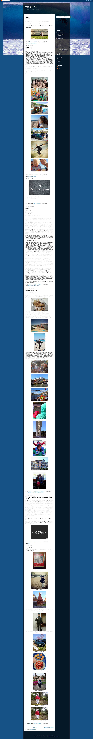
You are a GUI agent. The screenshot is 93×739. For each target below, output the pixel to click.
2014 (58, 44)
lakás (35, 176)
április (59, 54)
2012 (58, 61)
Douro (33, 492)
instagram (37, 724)
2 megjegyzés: (38, 174)
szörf (42, 492)
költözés (35, 43)
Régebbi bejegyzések (48, 727)
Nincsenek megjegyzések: (40, 491)
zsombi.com (60, 40)
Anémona (29, 724)
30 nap (27, 208)
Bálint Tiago (30, 492)
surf (40, 492)
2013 (58, 60)
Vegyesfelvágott (30, 547)
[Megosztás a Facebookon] (46, 41)
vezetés (38, 285)
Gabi (35, 492)
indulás (32, 285)
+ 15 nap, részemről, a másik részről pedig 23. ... (62, 50)
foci (28, 543)
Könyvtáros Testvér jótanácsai (61, 35)
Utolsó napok (29, 47)
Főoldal (34, 727)
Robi (44, 724)
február (59, 57)
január (59, 58)
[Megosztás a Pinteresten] (47, 41)
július (59, 45)
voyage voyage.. (60, 38)
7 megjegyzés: (38, 284)
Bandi (59, 66)
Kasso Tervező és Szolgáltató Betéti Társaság (62, 32)
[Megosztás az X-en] (45, 41)
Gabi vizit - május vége (31, 290)
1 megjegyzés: (38, 41)
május (59, 53)
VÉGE (27, 17)
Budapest (29, 43)
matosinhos (41, 724)
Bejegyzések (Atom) (33, 729)
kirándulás (38, 492)
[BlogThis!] (44, 41)
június (59, 51)
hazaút (33, 43)
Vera (59, 68)
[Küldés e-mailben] (43, 41)
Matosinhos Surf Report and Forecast (63, 16)
